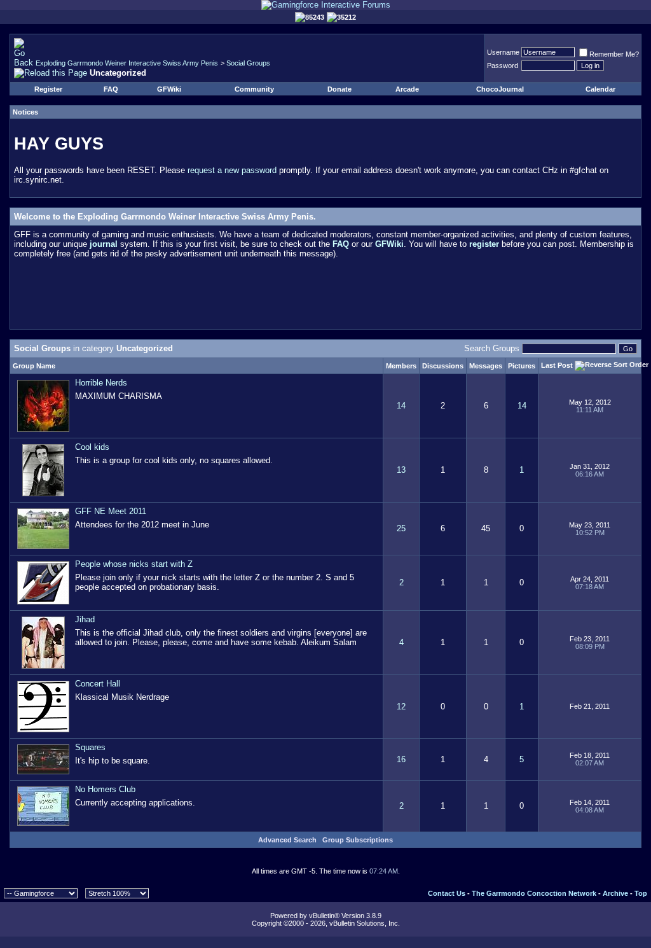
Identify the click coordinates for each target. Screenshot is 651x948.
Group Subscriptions (357, 840)
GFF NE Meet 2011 (110, 511)
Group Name (34, 366)
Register (48, 89)
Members (401, 366)
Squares (90, 747)
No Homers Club (105, 789)
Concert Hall (97, 683)
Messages (485, 366)
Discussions (442, 366)
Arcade (407, 89)
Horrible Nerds (101, 382)
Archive (615, 893)
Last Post (557, 364)
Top (640, 893)
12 (401, 706)
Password (502, 65)
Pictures (521, 366)
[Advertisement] (325, 296)
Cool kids (92, 447)
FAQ (111, 89)
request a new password (232, 170)
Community (254, 89)
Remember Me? (614, 54)
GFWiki (169, 89)
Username (503, 52)
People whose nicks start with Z (134, 564)
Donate (339, 89)
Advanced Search (287, 840)
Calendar (600, 89)
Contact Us (446, 893)
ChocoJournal (500, 89)
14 (401, 405)
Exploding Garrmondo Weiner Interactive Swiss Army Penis (127, 63)
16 (401, 759)
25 (401, 528)
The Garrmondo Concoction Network (534, 893)
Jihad (85, 619)
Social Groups (248, 63)
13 (401, 470)
